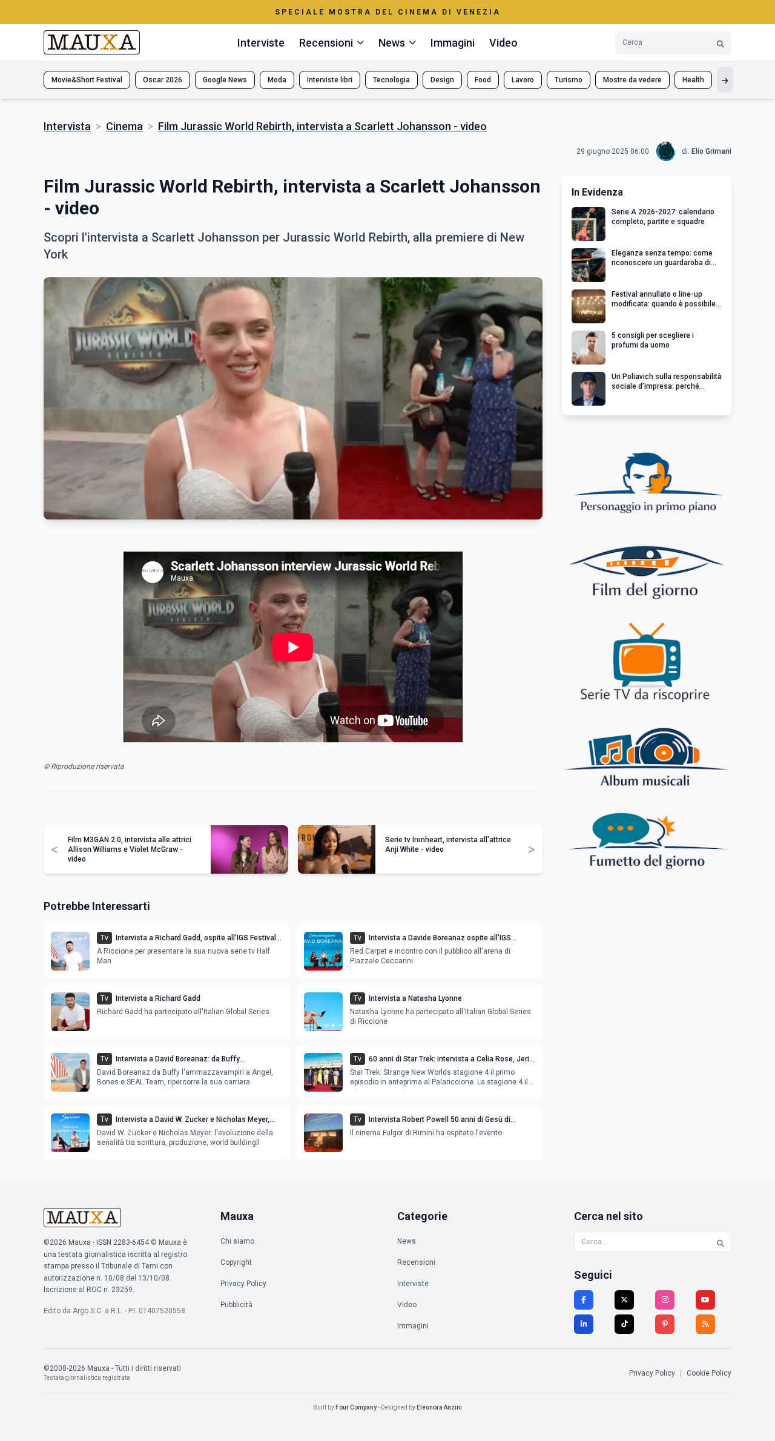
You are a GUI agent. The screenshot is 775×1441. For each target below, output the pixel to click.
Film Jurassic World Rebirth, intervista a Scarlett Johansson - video (322, 126)
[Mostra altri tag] (725, 80)
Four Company (356, 1407)
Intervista (67, 126)
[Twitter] (624, 1300)
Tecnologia (391, 80)
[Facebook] (583, 1300)
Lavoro (523, 80)
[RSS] (705, 1324)
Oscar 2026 (162, 80)
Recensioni (416, 1262)
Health (693, 80)
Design (442, 80)
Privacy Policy (243, 1283)
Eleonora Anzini (439, 1407)
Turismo (568, 80)
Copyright (236, 1262)
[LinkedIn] (583, 1324)
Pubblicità (236, 1305)
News (406, 1241)
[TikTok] (624, 1324)
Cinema (124, 126)
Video (503, 42)
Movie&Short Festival (86, 80)
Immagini (452, 42)
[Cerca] (720, 43)
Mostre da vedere (632, 80)
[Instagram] (664, 1300)
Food (483, 80)
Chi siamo (237, 1241)
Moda (277, 80)
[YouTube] (705, 1300)
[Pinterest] (664, 1324)
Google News (225, 80)
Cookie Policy (709, 1373)
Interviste (261, 42)
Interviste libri (329, 80)
